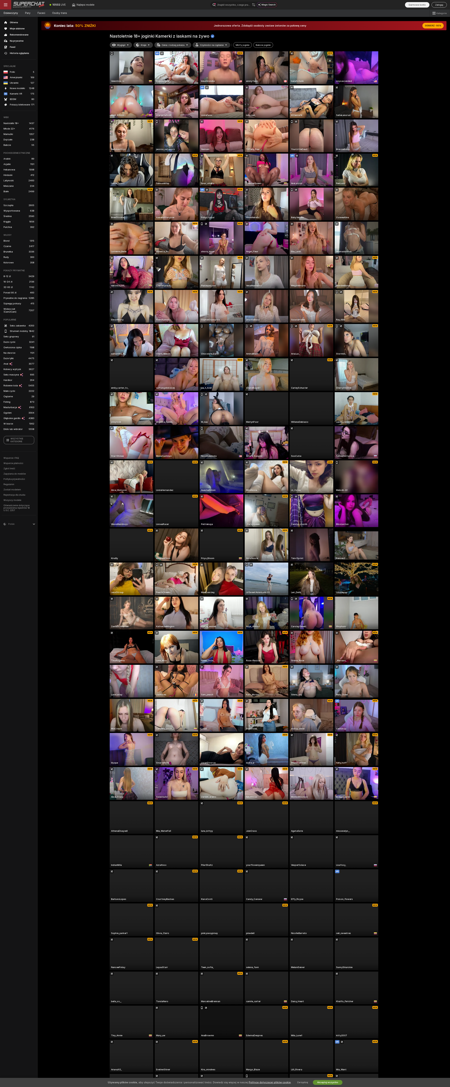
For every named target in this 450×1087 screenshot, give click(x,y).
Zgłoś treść (9, 468)
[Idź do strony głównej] (28, 4)
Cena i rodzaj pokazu (173, 45)
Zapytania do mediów (15, 474)
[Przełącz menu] (5, 4)
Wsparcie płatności (13, 463)
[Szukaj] (253, 4)
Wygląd (121, 45)
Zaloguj (439, 5)
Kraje (143, 45)
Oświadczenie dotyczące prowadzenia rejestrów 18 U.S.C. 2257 (17, 508)
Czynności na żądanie (212, 45)
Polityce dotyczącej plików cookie (270, 1082)
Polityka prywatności (14, 479)
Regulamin (9, 484)
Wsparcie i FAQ (11, 458)
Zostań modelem (12, 489)
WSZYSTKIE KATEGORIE (17, 440)
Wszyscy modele (12, 500)
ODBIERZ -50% (433, 25)
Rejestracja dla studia (14, 495)
